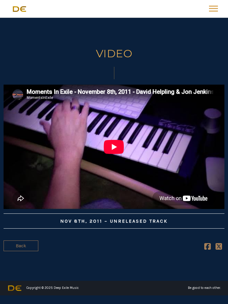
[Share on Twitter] (218, 247)
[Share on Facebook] (207, 247)
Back (21, 245)
